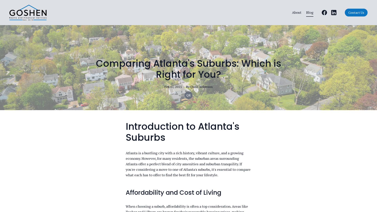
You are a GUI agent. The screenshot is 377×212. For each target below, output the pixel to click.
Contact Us (356, 12)
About (296, 12)
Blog (309, 12)
